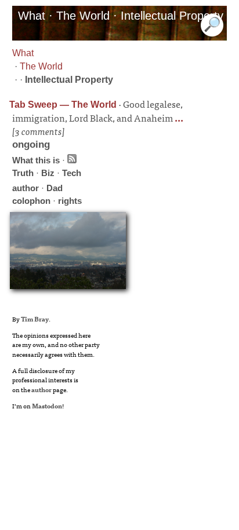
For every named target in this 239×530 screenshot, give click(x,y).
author (25, 188)
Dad (54, 188)
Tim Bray (35, 318)
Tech (71, 173)
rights (70, 201)
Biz (48, 173)
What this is (36, 160)
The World (41, 66)
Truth (23, 173)
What (23, 53)
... (178, 117)
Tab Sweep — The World (63, 104)
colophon (31, 201)
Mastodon (47, 405)
